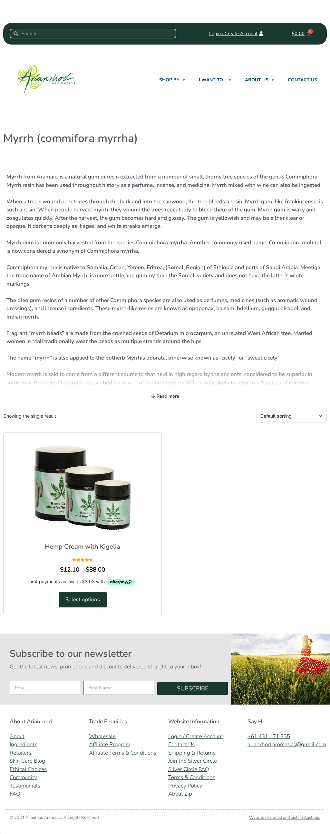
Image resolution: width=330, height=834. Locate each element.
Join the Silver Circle (192, 761)
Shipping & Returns (192, 753)
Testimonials (25, 785)
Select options (82, 599)
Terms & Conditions (191, 777)
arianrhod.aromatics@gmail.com (287, 744)
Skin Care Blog (27, 761)
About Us (256, 80)
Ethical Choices (28, 769)
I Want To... (212, 80)
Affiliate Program (109, 744)
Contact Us (302, 80)
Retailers (20, 753)
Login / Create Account (195, 736)
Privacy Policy (185, 785)
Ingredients (23, 744)
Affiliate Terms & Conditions (122, 753)
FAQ (15, 794)
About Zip (180, 794)
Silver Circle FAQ (188, 769)
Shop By (169, 80)
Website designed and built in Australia (284, 817)
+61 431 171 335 (269, 736)
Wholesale (102, 736)
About (17, 736)
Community (23, 777)
